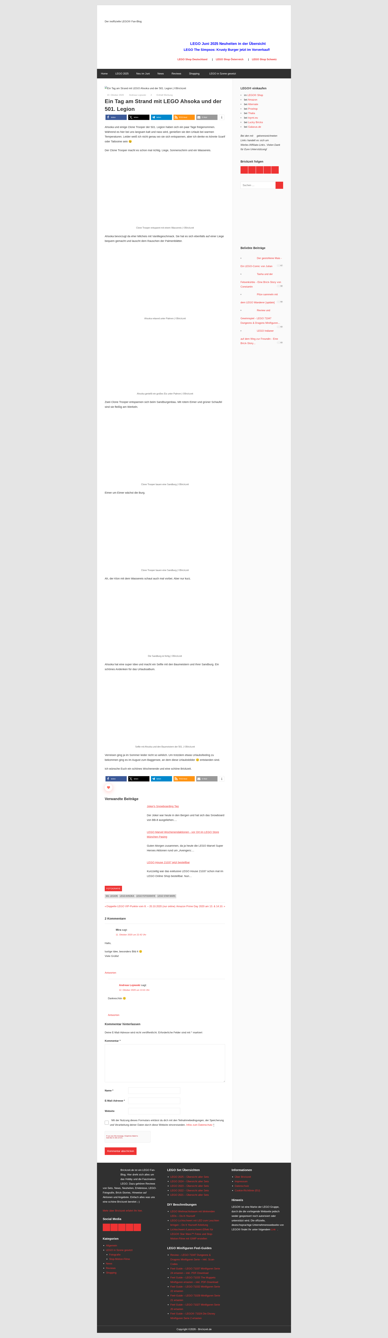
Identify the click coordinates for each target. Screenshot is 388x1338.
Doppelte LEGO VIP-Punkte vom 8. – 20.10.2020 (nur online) (140, 906)
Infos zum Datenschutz (199, 1124)
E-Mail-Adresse (115, 1100)
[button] (116, 117)
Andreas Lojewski (137, 95)
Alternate (253, 104)
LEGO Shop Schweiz (264, 59)
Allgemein (111, 1245)
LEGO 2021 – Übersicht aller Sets (189, 1194)
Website (109, 1111)
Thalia (251, 113)
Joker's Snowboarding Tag (163, 806)
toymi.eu (253, 117)
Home (104, 73)
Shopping (194, 73)
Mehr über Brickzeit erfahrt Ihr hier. (123, 1210)
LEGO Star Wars (166, 896)
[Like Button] (108, 787)
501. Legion (112, 896)
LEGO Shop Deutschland (192, 59)
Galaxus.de (254, 126)
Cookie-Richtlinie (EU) (247, 1190)
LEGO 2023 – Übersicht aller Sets (189, 1186)
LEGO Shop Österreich (229, 59)
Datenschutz (242, 1186)
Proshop (253, 108)
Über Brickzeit (243, 1176)
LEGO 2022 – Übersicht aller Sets (189, 1190)
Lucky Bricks (255, 122)
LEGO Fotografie (145, 896)
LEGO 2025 (122, 73)
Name (109, 1090)
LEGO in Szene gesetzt (222, 73)
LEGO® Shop (255, 95)
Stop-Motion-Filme (119, 1259)
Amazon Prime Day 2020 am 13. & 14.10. (199, 906)
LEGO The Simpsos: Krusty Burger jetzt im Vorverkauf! (227, 50)
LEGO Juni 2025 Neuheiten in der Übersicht (228, 44)
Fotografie (113, 888)
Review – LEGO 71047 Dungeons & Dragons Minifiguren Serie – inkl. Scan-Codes (192, 1260)
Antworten (110, 972)
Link (273, 1229)
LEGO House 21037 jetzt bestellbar (168, 862)
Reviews (176, 73)
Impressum (241, 1181)
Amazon (252, 99)
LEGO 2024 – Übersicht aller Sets (189, 1181)
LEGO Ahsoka (127, 896)
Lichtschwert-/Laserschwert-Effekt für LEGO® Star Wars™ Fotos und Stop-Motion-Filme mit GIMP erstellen (191, 1234)
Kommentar (113, 1040)
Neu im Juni (143, 73)
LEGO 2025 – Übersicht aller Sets (189, 1176)
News (160, 73)
